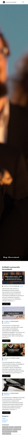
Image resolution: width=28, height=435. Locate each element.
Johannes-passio (6, 433)
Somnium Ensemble (11, 2)
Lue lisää (6, 304)
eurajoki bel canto (7, 431)
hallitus (15, 431)
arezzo (11, 427)
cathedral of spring (7, 429)
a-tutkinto (5, 427)
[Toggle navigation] (23, 2)
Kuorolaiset (7, 323)
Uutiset (21, 286)
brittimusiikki (18, 427)
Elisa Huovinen (17, 429)
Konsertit (4, 421)
